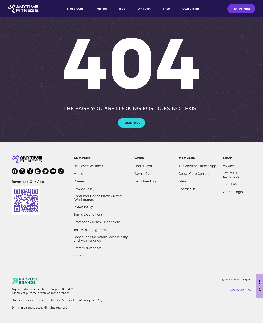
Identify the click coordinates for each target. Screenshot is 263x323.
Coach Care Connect (194, 173)
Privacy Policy (84, 189)
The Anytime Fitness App (197, 166)
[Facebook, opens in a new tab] (15, 171)
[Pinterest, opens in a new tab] (45, 171)
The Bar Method (61, 300)
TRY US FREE (241, 8)
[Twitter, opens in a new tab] (30, 171)
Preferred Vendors (87, 248)
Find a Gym (75, 8)
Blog (122, 8)
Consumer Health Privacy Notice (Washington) (98, 198)
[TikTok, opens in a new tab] (61, 171)
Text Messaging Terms (90, 230)
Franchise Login (146, 181)
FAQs (182, 181)
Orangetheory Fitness (28, 300)
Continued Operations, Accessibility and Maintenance (101, 238)
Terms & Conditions (88, 214)
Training (101, 8)
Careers (80, 181)
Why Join (144, 8)
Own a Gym (190, 8)
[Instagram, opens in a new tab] (22, 171)
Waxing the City (90, 300)
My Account (231, 166)
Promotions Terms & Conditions (97, 222)
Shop (166, 8)
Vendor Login (233, 192)
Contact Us (186, 189)
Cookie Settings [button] (240, 289)
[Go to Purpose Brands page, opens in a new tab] (25, 280)
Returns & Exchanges (231, 174)
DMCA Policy (83, 207)
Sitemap (80, 256)
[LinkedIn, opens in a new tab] (38, 171)
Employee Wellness (88, 166)
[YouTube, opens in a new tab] (53, 171)
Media (78, 173)
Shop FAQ (230, 184)
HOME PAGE (131, 122)
